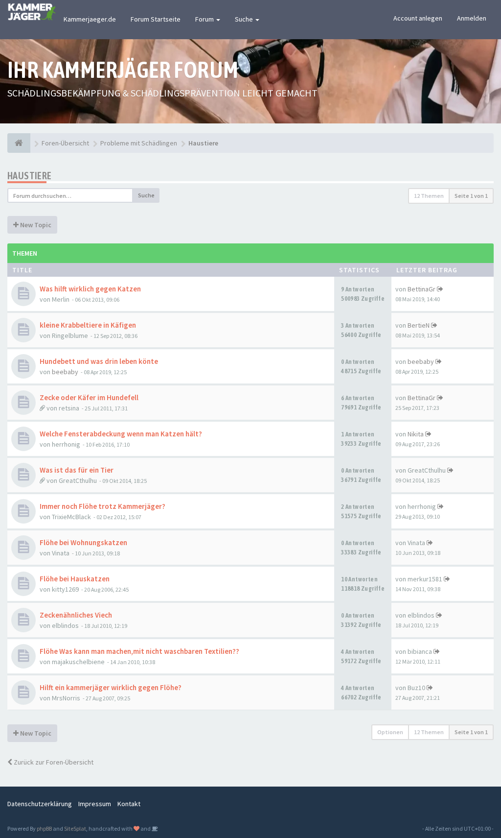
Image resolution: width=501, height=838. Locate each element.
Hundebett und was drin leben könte (99, 361)
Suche (244, 19)
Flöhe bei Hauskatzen (75, 578)
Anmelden (471, 18)
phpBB (44, 828)
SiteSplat (75, 828)
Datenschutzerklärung (39, 803)
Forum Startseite (156, 19)
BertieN (419, 325)
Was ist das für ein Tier (77, 470)
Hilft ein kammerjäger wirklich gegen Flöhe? (111, 687)
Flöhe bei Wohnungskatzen (83, 542)
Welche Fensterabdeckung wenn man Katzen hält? (121, 433)
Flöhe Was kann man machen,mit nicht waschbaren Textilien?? (139, 651)
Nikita (416, 434)
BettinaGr (421, 289)
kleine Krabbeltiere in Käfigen (88, 325)
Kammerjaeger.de (90, 19)
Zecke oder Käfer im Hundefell (89, 397)
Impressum (94, 803)
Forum (205, 19)
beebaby (65, 371)
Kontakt (128, 803)
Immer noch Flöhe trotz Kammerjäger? (102, 506)
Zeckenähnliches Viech (76, 615)
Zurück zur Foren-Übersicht (52, 762)
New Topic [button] (35, 224)
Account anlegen (417, 18)
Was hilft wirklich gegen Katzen (90, 288)
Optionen (390, 732)
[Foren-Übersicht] (18, 143)
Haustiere (29, 175)
